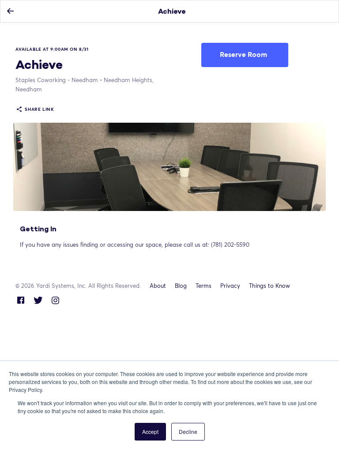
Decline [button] (188, 431)
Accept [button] (150, 431)
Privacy (230, 286)
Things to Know (269, 286)
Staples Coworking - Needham (56, 80)
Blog (181, 286)
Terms (203, 286)
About (158, 286)
